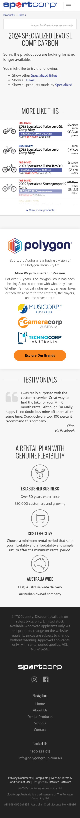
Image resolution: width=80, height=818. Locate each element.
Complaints (41, 778)
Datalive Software (60, 782)
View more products (41, 210)
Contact (40, 730)
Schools (40, 723)
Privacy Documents (20, 778)
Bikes (22, 15)
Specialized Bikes (44, 75)
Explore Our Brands (40, 355)
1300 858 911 (40, 751)
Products (9, 15)
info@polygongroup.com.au (40, 758)
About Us (40, 710)
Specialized (63, 85)
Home (40, 704)
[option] (40, 130)
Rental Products (40, 717)
